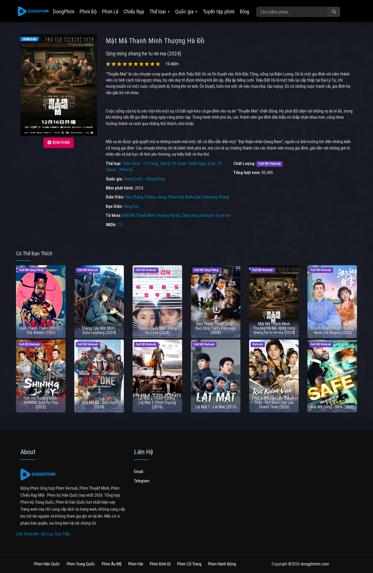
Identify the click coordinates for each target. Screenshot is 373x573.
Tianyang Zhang (216, 197)
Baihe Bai (193, 197)
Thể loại (158, 11)
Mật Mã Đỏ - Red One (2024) (99, 404)
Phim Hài (135, 564)
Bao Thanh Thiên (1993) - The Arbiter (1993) (40, 330)
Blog (244, 11)
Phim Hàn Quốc (47, 564)
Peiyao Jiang (155, 197)
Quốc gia (185, 11)
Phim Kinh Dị (160, 564)
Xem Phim (60, 142)
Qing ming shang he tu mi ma (206, 215)
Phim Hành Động (222, 564)
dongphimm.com (315, 564)
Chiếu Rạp (134, 11)
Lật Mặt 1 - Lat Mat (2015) (215, 407)
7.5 (119, 224)
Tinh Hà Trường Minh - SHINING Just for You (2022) (41, 402)
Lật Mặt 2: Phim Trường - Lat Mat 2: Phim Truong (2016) (157, 402)
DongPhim (63, 11)
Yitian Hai (176, 197)
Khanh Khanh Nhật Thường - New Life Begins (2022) (332, 330)
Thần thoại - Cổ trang (140, 163)
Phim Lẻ (110, 11)
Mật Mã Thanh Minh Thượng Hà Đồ (151, 215)
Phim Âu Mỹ (112, 564)
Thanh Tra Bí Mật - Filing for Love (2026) (157, 330)
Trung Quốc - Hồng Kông (144, 179)
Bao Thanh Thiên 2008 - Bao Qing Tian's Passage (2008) (216, 328)
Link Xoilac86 (27, 534)
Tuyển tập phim (219, 11)
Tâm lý (165, 163)
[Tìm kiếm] (334, 12)
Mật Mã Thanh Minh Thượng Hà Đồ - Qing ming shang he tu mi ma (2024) (274, 328)
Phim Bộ (88, 11)
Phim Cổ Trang (189, 564)
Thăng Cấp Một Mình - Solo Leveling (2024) (99, 330)
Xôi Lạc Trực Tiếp (55, 534)
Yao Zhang (134, 197)
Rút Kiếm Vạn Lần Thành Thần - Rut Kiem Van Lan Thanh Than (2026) (274, 402)
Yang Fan (131, 206)
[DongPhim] (33, 11)
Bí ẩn (211, 163)
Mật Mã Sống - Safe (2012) (332, 407)
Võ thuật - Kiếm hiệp (189, 163)
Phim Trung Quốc (81, 564)
